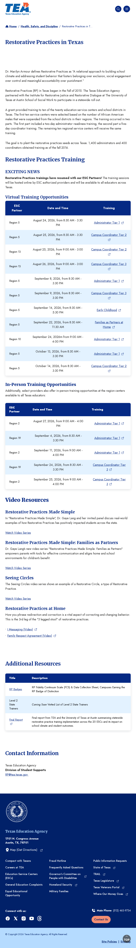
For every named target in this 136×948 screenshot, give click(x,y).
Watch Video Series (18, 533)
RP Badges (15, 689)
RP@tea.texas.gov (17, 775)
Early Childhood (107, 310)
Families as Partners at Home (109, 324)
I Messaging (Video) (20, 629)
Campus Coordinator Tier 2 (109, 235)
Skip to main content (14, 3)
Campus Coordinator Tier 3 (108, 264)
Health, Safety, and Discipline (39, 26)
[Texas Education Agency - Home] (18, 9)
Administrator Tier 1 (107, 223)
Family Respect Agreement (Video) (29, 636)
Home (13, 26)
